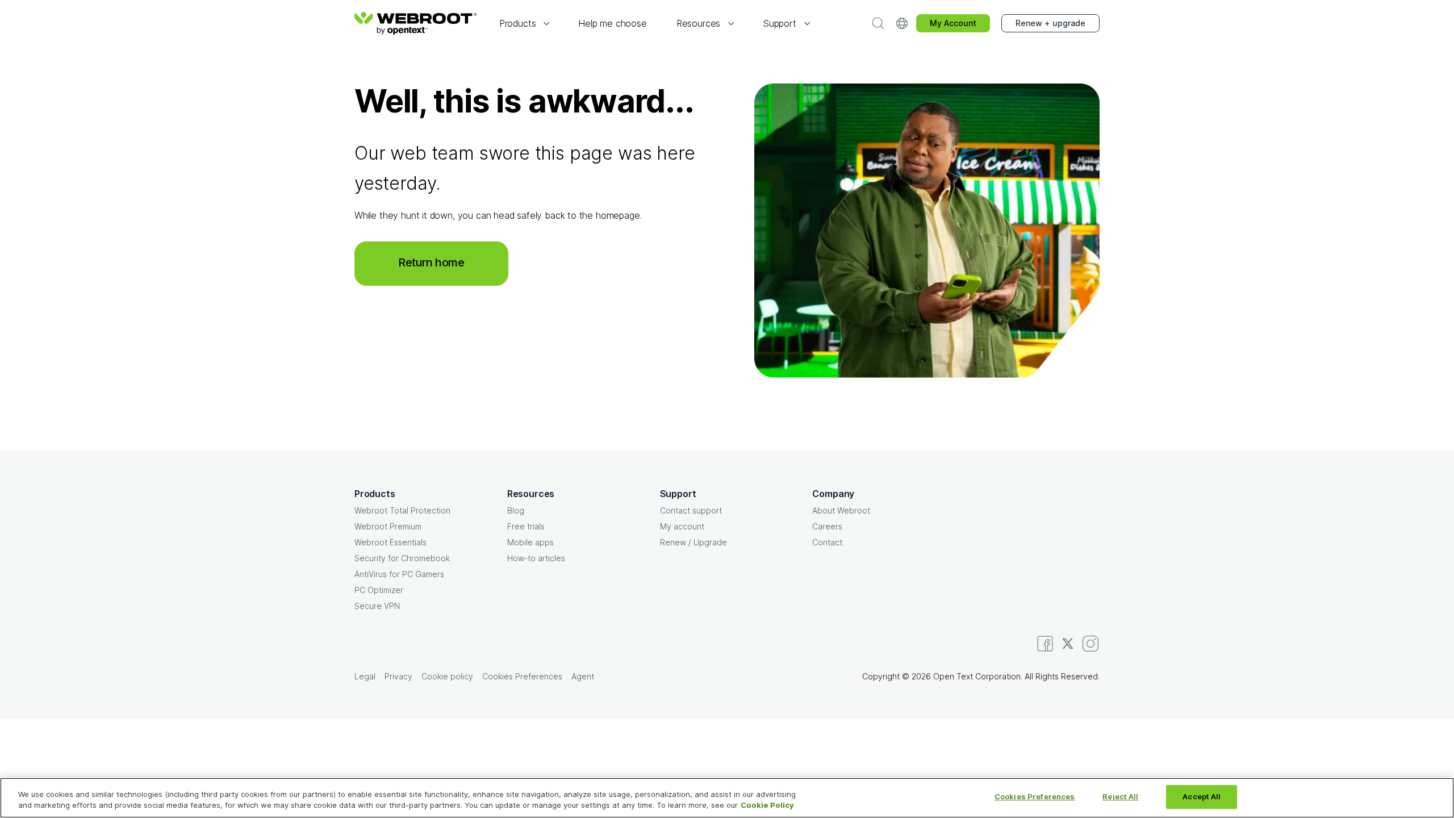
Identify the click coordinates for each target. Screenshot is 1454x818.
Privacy (398, 676)
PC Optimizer (378, 590)
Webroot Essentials (390, 542)
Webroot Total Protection (402, 510)
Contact (827, 542)
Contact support (691, 510)
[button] (524, 23)
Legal (364, 676)
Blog (515, 510)
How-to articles (536, 558)
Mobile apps (530, 542)
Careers (827, 526)
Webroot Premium (387, 526)
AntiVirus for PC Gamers (399, 574)
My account (682, 526)
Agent (582, 676)
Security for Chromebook (402, 558)
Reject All (1120, 796)
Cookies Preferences (1035, 796)
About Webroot (841, 510)
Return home (431, 262)
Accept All (1202, 796)
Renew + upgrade (1050, 23)
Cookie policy (447, 676)
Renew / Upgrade (693, 542)
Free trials (526, 526)
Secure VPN (377, 606)
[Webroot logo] (415, 23)
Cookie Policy (767, 805)
